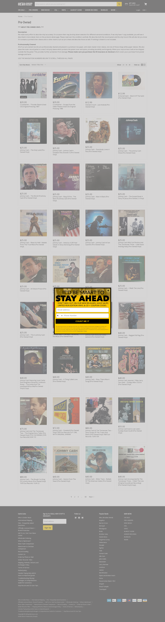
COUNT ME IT (82, 321)
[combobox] (59, 315)
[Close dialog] (108, 290)
